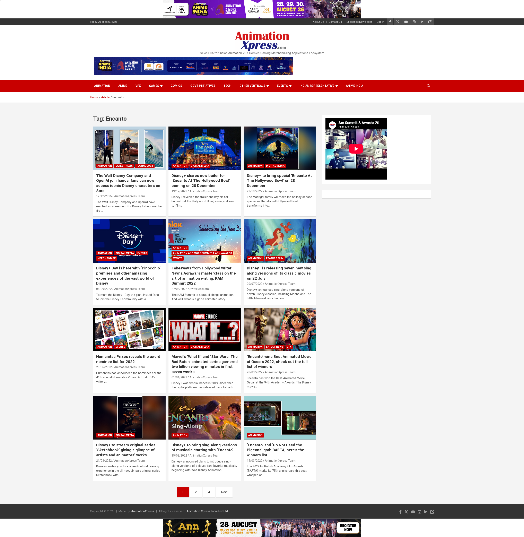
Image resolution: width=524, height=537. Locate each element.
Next (224, 492)
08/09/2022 (104, 289)
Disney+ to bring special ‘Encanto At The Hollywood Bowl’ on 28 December (279, 180)
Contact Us (335, 21)
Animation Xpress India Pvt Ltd (207, 511)
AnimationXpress (142, 511)
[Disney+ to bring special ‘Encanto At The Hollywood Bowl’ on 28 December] (280, 148)
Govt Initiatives (202, 85)
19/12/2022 (179, 191)
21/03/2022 (104, 460)
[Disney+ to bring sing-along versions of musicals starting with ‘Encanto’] (204, 418)
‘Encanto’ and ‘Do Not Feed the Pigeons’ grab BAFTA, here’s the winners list (275, 450)
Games (154, 85)
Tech (227, 85)
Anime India (354, 85)
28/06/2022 (104, 367)
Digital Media (200, 165)
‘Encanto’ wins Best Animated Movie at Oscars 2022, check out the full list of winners (279, 361)
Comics (176, 85)
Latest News (124, 165)
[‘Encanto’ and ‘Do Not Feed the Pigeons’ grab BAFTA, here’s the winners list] (280, 418)
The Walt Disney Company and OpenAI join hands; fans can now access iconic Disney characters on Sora (128, 183)
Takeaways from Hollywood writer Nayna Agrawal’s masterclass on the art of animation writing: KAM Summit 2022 (204, 276)
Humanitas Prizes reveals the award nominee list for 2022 (128, 359)
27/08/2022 (179, 289)
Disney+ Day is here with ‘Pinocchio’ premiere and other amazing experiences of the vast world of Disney (128, 276)
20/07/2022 (254, 283)
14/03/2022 (254, 460)
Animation (102, 85)
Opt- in (380, 21)
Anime (122, 85)
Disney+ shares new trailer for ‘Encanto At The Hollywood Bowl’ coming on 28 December (201, 180)
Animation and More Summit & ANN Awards (202, 253)
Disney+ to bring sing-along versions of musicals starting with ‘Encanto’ (204, 447)
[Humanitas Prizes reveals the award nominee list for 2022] (129, 329)
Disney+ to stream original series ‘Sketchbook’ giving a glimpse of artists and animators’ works (125, 450)
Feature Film (274, 258)
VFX (138, 85)
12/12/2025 (104, 196)
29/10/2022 (254, 191)
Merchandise (106, 258)
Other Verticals (252, 85)
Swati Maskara (199, 289)
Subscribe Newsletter (359, 21)
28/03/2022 (254, 372)
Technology (144, 165)
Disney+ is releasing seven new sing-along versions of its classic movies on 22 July (280, 273)
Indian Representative (317, 85)
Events (282, 85)
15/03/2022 (179, 455)
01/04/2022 (179, 377)
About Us (318, 21)
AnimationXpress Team (129, 196)
